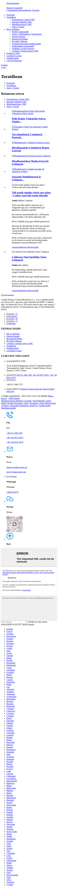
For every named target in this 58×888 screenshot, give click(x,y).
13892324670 (12, 492)
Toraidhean (11, 17)
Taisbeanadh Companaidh (23, 46)
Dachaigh (10, 15)
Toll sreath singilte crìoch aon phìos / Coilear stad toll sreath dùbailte (31, 194)
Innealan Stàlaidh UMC (22, 22)
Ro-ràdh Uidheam (19, 41)
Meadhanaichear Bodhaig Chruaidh (16, 401)
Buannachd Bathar (20, 39)
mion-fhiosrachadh (30, 247)
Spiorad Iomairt (18, 36)
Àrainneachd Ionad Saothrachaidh (26, 44)
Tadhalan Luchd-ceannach (23, 48)
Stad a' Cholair (18, 27)
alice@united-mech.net (16, 472)
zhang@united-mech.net (31, 389)
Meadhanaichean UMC (22, 24)
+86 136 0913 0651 (40, 375)
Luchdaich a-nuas (14, 56)
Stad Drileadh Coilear (42, 401)
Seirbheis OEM (13, 53)
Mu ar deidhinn (13, 29)
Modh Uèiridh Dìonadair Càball (14, 403)
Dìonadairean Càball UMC (23, 19)
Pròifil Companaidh (20, 32)
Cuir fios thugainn (14, 60)
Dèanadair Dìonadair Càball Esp (24, 405)
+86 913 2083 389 (24, 375)
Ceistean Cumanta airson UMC (25, 51)
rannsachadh (17, 247)
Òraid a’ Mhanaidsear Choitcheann (27, 34)
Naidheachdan (12, 58)
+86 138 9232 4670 (14, 442)
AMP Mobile (14, 398)
